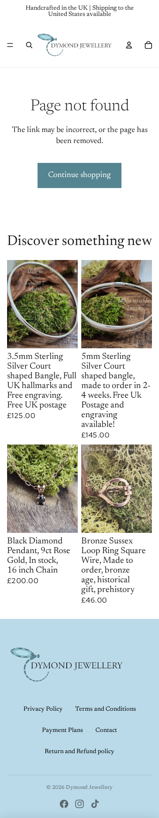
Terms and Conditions (105, 709)
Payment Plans (62, 731)
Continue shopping (79, 175)
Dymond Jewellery (89, 787)
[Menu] (10, 45)
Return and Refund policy (79, 752)
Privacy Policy (43, 709)
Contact (106, 731)
